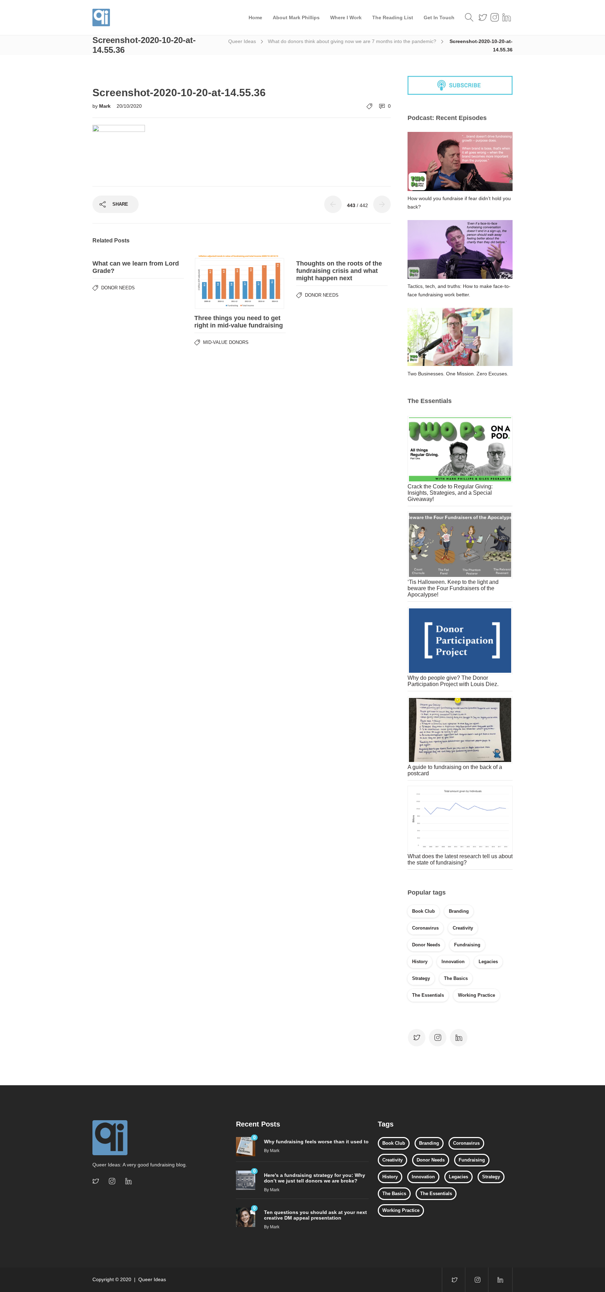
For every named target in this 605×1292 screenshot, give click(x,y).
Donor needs (118, 287)
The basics (456, 978)
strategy (421, 978)
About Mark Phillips (296, 17)
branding (459, 911)
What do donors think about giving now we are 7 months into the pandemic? (352, 41)
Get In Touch (439, 17)
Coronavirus (425, 928)
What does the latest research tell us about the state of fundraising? (460, 859)
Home (255, 17)
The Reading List (392, 17)
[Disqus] (241, 437)
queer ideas (242, 41)
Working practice (476, 995)
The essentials (428, 995)
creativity (463, 928)
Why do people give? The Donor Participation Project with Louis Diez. (453, 681)
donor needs (426, 944)
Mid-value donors (226, 342)
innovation (453, 961)
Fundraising (467, 944)
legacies (488, 961)
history (419, 961)
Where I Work (346, 17)
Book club (423, 911)
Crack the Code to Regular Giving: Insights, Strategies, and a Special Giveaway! (450, 492)
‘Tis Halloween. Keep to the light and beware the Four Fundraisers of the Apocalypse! (453, 588)
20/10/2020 (129, 106)
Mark (105, 106)
